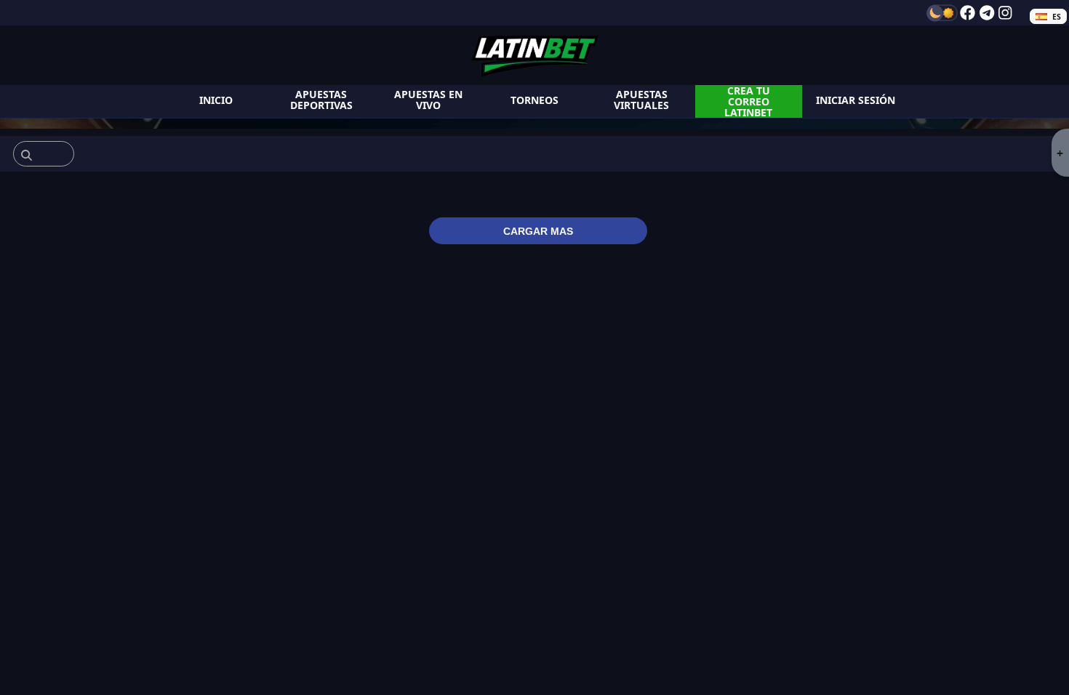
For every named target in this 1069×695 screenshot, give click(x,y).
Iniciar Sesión (855, 100)
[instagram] (1005, 13)
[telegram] (986, 13)
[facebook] (967, 13)
